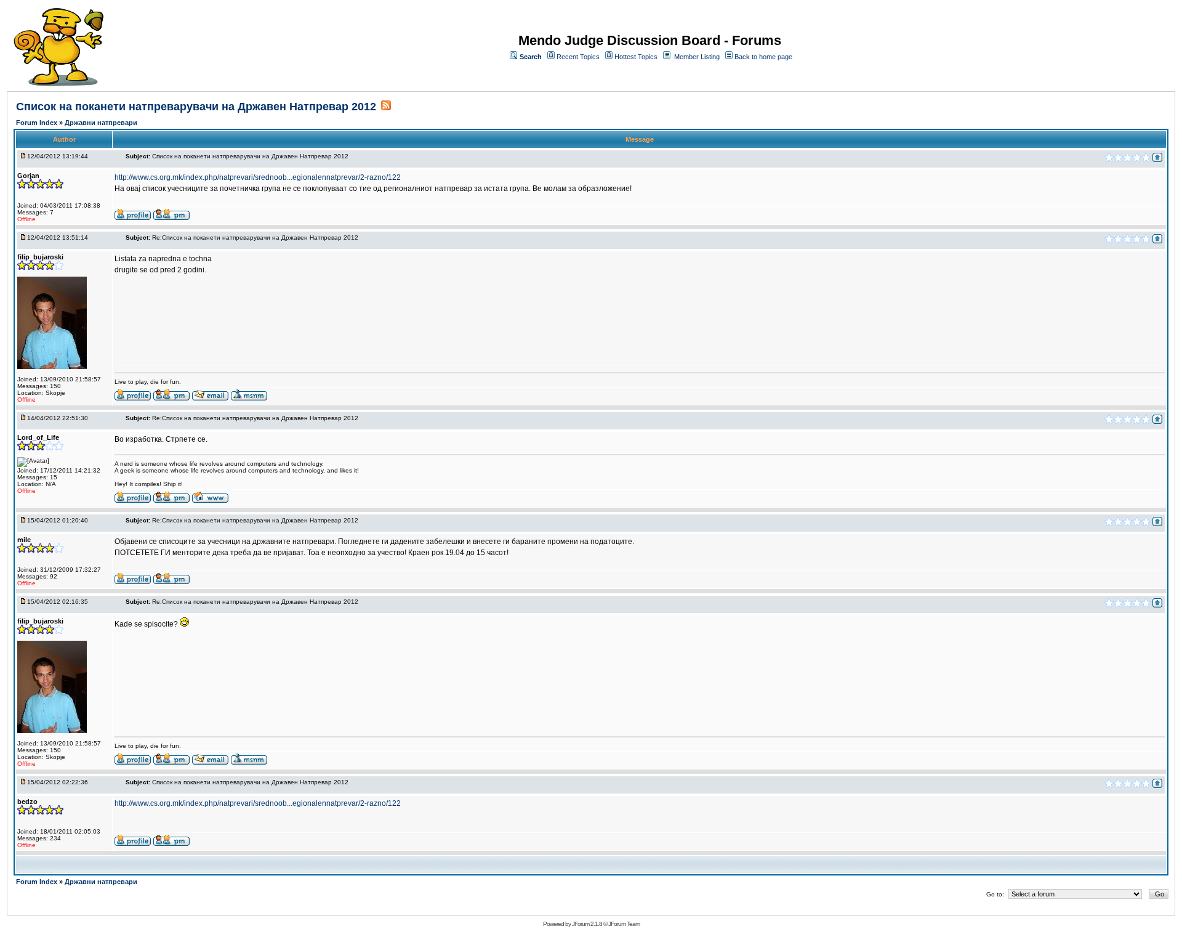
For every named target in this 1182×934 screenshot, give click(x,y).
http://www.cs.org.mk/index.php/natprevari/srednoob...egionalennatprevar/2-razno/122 (258, 177)
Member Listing (697, 56)
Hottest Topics (635, 56)
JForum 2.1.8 (587, 923)
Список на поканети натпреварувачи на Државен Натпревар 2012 (196, 106)
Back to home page (763, 56)
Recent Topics (578, 56)
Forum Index (37, 122)
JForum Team (624, 923)
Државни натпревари (101, 122)
